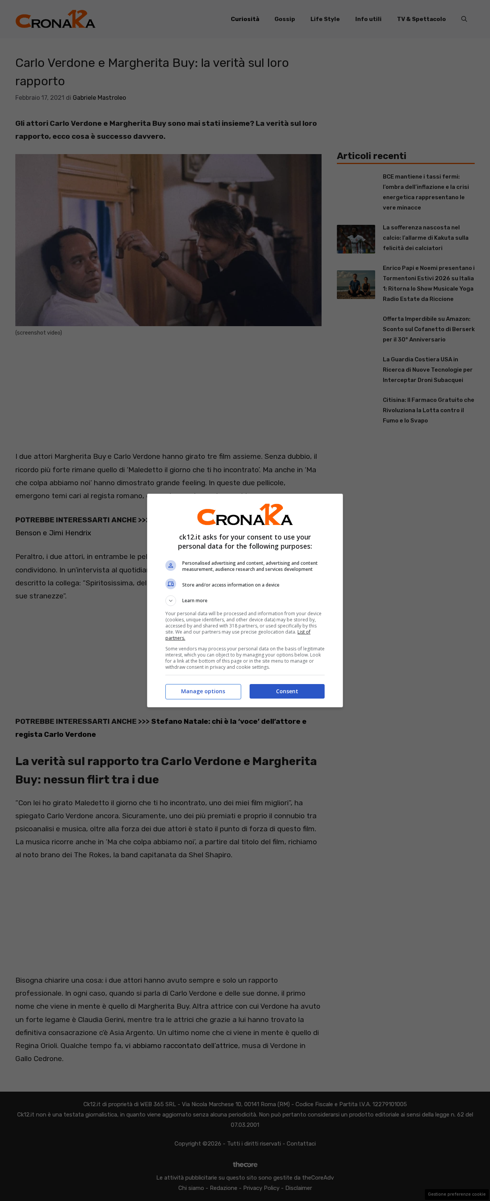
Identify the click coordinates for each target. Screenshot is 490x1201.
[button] (245, 600)
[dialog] (245, 600)
